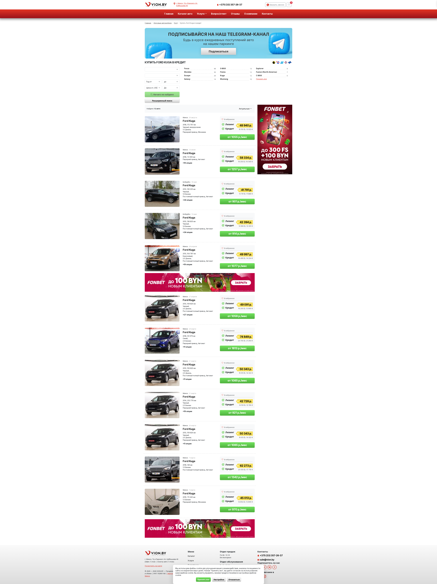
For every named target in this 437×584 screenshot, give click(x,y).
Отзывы (235, 13)
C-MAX (259, 75)
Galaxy (187, 79)
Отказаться (234, 579)
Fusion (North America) (266, 72)
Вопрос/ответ (218, 13)
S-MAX (223, 68)
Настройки (219, 579)
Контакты (267, 13)
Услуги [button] (201, 13)
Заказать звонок (276, 5)
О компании (250, 13)
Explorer (260, 68)
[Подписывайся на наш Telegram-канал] (218, 43)
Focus (186, 68)
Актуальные (244, 108)
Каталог (191, 556)
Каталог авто (185, 13)
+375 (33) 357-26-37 (230, 4)
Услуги (191, 560)
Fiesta (223, 72)
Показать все (261, 79)
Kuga (222, 75)
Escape (187, 75)
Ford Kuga (189, 120)
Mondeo (187, 72)
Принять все (203, 579)
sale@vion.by (267, 559)
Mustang (224, 79)
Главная (168, 13)
